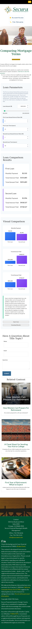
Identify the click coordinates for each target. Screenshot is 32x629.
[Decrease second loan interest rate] (28, 138)
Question (5, 360)
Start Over (16, 322)
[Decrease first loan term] (28, 130)
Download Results (16, 325)
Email (5, 350)
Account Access (17, 18)
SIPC (16, 614)
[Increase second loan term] (28, 145)
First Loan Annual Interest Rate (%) (12, 117)
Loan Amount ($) (7, 106)
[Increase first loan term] (28, 128)
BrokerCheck (21, 546)
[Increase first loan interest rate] (28, 120)
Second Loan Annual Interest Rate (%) (13, 133)
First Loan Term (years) (9, 125)
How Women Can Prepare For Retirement (16, 409)
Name (5, 341)
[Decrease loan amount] (28, 107)
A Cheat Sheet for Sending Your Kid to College (16, 445)
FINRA (12, 614)
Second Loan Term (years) (10, 142)
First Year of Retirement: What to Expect (16, 483)
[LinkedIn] (4, 540)
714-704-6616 (17, 22)
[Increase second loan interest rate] (28, 136)
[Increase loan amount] (28, 105)
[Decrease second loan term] (28, 147)
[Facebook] (2, 540)
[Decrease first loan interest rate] (28, 122)
